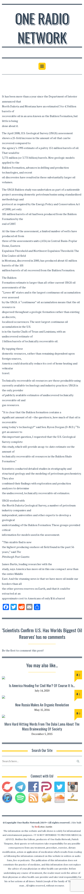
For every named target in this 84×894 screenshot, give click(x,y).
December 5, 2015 (42, 734)
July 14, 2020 (42, 690)
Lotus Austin (43, 826)
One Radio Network (42, 27)
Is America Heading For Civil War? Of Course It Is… (42, 685)
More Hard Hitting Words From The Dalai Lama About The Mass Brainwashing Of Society (42, 726)
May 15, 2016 (42, 710)
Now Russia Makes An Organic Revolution (42, 704)
